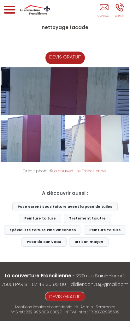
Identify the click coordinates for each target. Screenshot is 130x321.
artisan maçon (88, 241)
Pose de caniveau (44, 241)
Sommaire (105, 307)
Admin (86, 307)
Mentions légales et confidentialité (46, 307)
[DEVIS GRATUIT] (104, 11)
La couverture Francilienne (80, 171)
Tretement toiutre (87, 218)
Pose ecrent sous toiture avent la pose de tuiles (65, 206)
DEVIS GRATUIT (65, 56)
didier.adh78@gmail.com (99, 284)
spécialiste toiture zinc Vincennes (42, 229)
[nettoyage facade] (65, 114)
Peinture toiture (40, 218)
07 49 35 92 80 (49, 284)
